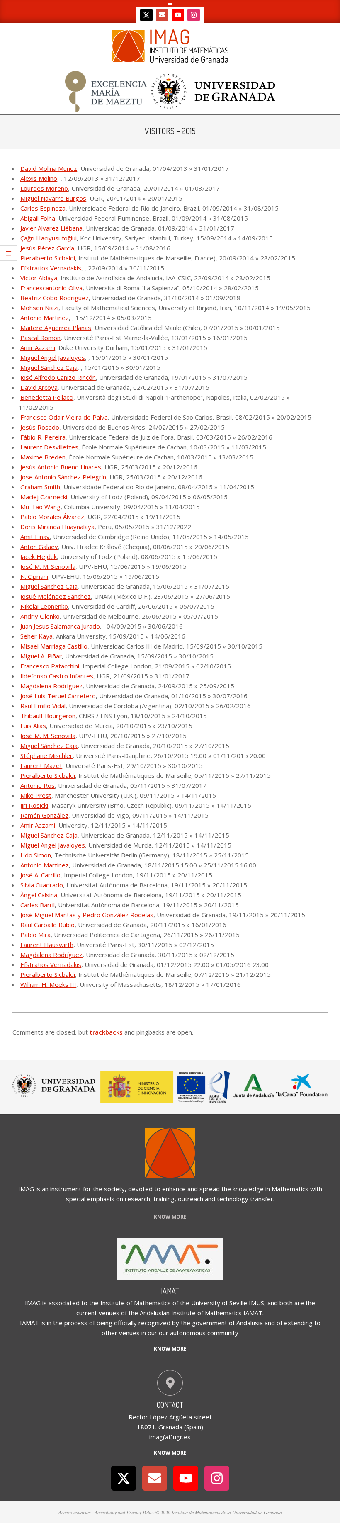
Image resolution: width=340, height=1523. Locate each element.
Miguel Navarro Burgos (53, 198)
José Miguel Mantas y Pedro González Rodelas (86, 915)
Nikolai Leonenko (44, 606)
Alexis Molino (38, 178)
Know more (170, 1348)
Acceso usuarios (74, 1512)
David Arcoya (39, 387)
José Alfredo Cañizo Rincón (58, 377)
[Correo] (162, 15)
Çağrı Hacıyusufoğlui (48, 238)
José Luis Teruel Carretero (58, 696)
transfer (261, 1199)
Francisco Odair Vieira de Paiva (64, 417)
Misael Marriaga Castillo (53, 646)
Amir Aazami (37, 347)
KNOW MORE (170, 1216)
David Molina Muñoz (48, 168)
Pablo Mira (35, 934)
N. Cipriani (34, 576)
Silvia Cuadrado (41, 885)
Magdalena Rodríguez (51, 686)
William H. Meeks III (48, 984)
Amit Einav (35, 536)
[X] (146, 15)
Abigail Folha (37, 218)
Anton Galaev (39, 546)
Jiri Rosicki (34, 805)
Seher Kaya (36, 636)
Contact (170, 1404)
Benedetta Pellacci (46, 397)
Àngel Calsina (38, 895)
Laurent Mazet (41, 765)
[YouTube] (178, 15)
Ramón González (44, 815)
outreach (190, 1199)
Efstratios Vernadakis (50, 268)
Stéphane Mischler (46, 755)
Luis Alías (33, 725)
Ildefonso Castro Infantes (56, 676)
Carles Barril (37, 905)
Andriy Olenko (40, 616)
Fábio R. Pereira (43, 437)
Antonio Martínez (44, 317)
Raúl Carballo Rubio (47, 925)
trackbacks (106, 1032)
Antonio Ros (37, 785)
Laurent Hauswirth (46, 944)
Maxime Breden (43, 457)
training (164, 1199)
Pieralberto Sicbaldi (47, 258)
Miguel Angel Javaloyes (52, 357)
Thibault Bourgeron (47, 716)
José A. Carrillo (40, 875)
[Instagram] (193, 15)
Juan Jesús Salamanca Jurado (60, 626)
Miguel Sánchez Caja (49, 367)
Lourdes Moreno (44, 188)
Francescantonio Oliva (51, 288)
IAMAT (170, 1290)
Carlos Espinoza (43, 208)
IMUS (256, 1303)
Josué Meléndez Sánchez (55, 596)
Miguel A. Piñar (41, 656)
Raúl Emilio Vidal (43, 706)
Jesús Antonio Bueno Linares (60, 467)
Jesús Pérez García (47, 248)
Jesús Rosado (39, 427)
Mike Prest (35, 795)
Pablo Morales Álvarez (52, 517)
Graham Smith (40, 487)
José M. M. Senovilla (47, 566)
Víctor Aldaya (38, 278)
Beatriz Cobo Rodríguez (54, 298)
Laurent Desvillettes (49, 447)
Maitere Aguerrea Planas (55, 327)
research (137, 1199)
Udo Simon (35, 855)
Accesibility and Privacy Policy (124, 1512)
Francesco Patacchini (49, 666)
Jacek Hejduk (38, 556)
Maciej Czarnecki (43, 497)
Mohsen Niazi (39, 308)
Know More (170, 1452)
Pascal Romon (40, 337)
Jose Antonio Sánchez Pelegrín (63, 477)
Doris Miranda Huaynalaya (57, 526)
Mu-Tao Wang (40, 507)
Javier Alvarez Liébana (51, 228)
